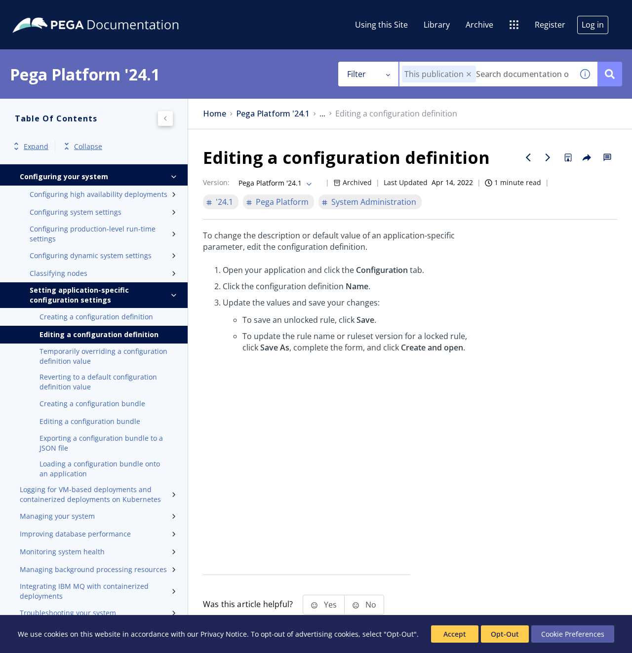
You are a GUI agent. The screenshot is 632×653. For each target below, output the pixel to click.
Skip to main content (43, 11)
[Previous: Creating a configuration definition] (528, 157)
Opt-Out (505, 634)
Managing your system (57, 516)
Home (214, 114)
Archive (479, 24)
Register (550, 24)
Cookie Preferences (572, 634)
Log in (593, 24)
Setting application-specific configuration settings (79, 295)
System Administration (373, 201)
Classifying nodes (58, 273)
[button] (469, 74)
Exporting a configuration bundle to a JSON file (101, 443)
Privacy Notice (223, 634)
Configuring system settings (75, 212)
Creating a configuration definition (96, 316)
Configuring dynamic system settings (91, 255)
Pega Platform (282, 201)
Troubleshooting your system (68, 612)
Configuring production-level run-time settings (93, 233)
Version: (216, 182)
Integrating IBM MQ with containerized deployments (84, 591)
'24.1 (224, 201)
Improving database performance (75, 533)
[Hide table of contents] (165, 118)
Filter (356, 74)
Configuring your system (64, 176)
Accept (454, 634)
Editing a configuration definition (99, 334)
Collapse (88, 146)
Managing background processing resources (93, 569)
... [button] (322, 114)
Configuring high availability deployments (98, 194)
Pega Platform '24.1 (273, 114)
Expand (36, 146)
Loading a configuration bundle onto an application (100, 468)
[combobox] (486, 74)
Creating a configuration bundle (92, 403)
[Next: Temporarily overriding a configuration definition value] (548, 157)
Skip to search (119, 11)
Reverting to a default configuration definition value (98, 381)
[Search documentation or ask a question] (609, 74)
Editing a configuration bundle (90, 421)
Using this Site (381, 24)
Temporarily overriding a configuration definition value (103, 356)
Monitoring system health (62, 551)
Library (437, 24)
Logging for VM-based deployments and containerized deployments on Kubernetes (90, 494)
